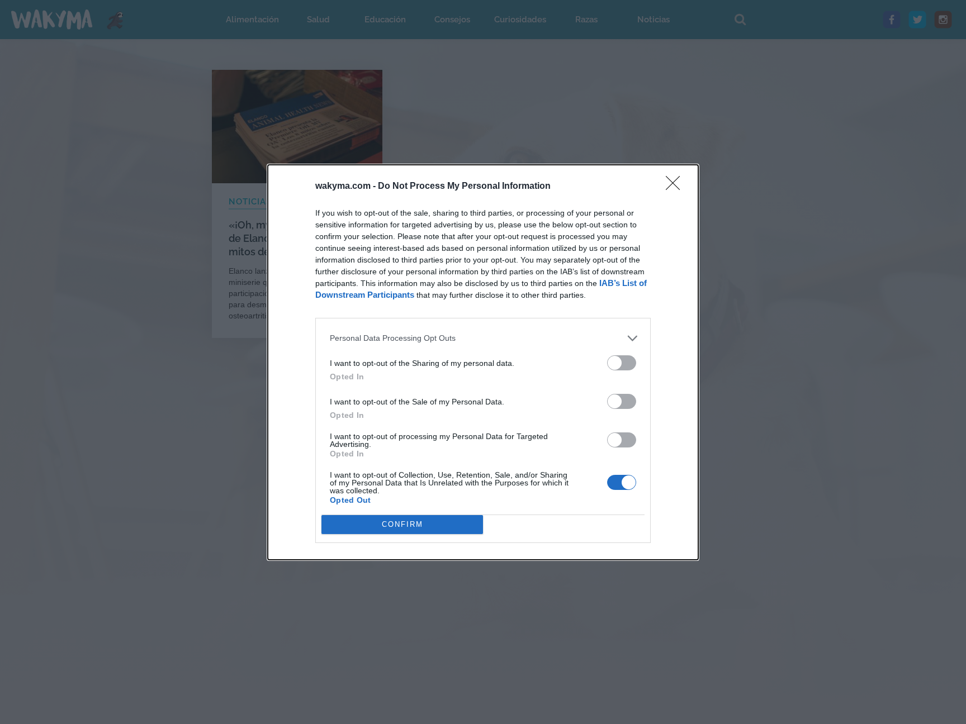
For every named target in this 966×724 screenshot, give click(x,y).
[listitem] (483, 338)
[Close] (676, 186)
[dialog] (483, 362)
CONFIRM (402, 524)
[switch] (621, 362)
